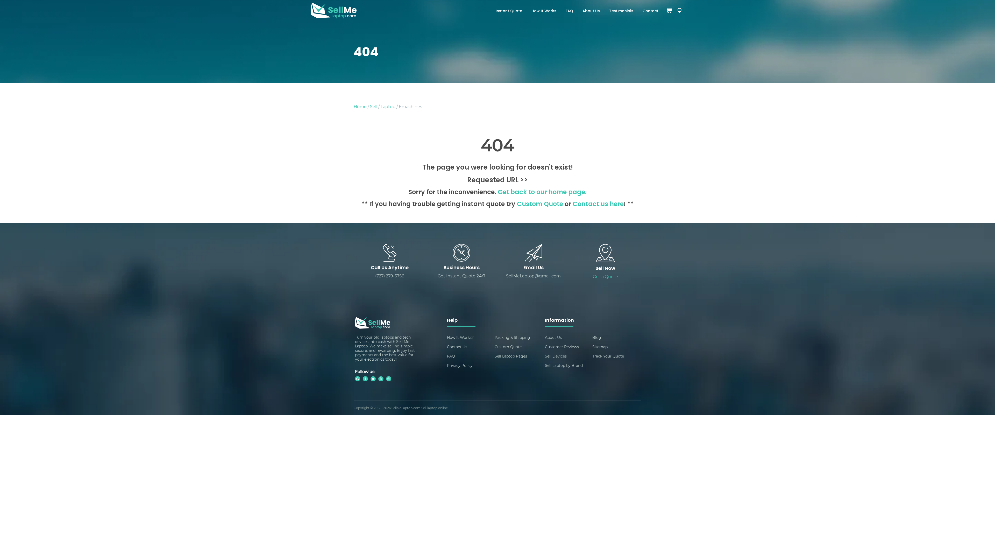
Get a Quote (605, 276)
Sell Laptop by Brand (564, 365)
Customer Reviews (562, 346)
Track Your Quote (608, 356)
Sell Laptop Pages (511, 356)
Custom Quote (540, 204)
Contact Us (457, 346)
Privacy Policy (460, 365)
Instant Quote (509, 11)
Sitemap (600, 346)
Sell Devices (556, 356)
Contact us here (598, 204)
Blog (596, 337)
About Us (591, 11)
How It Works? (460, 337)
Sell (373, 106)
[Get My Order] (679, 11)
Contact (650, 11)
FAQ (569, 11)
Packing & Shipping (512, 337)
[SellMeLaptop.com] (334, 16)
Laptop (388, 106)
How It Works (543, 11)
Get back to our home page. (542, 192)
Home (360, 106)
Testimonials (621, 11)
